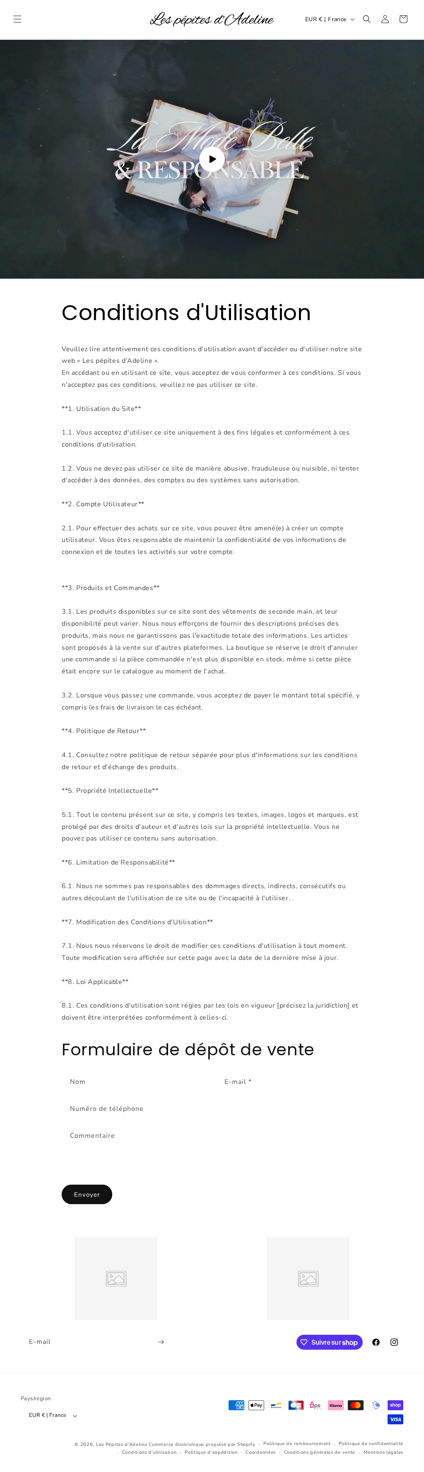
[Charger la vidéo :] (212, 159)
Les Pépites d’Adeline (122, 1444)
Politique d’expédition (211, 1452)
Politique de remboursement (296, 1443)
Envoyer (87, 1194)
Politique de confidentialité (371, 1443)
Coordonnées (261, 1452)
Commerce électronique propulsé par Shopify (202, 1444)
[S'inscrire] (161, 1342)
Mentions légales (383, 1452)
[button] (17, 19)
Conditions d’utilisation (149, 1452)
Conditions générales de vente (319, 1452)
